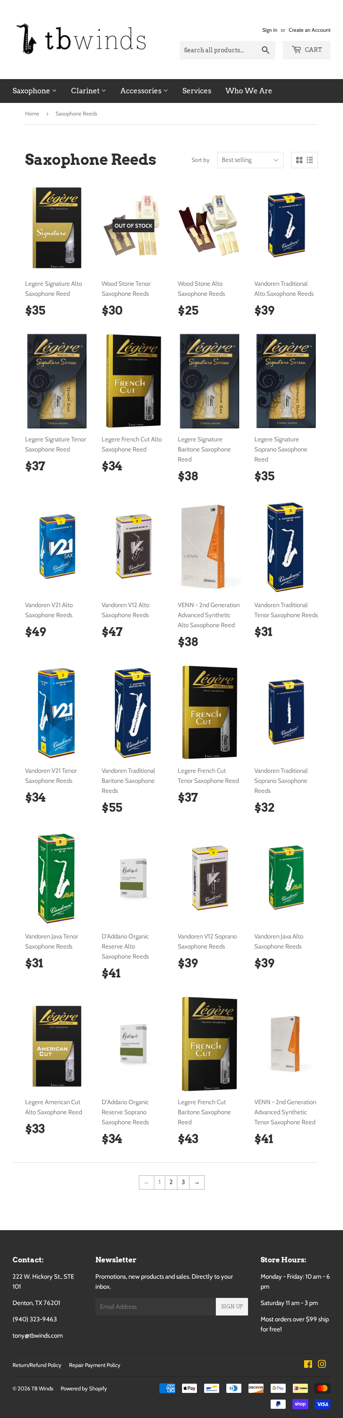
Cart (313, 49)
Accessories (141, 91)
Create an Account (309, 30)
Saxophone (32, 91)
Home (32, 113)
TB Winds (42, 1388)
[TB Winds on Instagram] (322, 1365)
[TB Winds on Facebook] (308, 1365)
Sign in (269, 30)
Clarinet (86, 91)
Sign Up (232, 1306)
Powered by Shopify (84, 1388)
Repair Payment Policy (94, 1365)
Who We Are (248, 91)
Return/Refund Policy (37, 1365)
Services (196, 91)
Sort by (201, 160)
